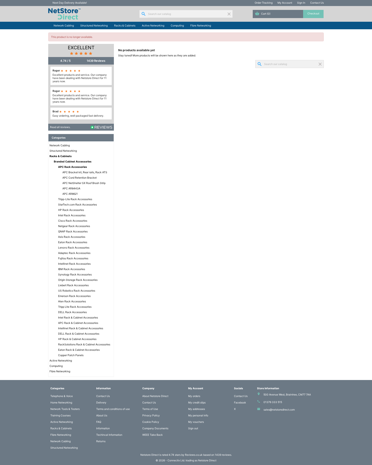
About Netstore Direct (155, 396)
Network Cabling (64, 25)
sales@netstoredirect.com (279, 409)
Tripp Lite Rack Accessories (74, 306)
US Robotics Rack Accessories (76, 290)
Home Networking (61, 402)
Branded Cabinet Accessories (72, 161)
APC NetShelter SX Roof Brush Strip (83, 183)
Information (103, 428)
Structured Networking (94, 25)
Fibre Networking (200, 25)
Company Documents (155, 428)
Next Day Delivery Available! (70, 2)
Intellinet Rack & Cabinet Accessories (80, 328)
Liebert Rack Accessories (73, 285)
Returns (100, 441)
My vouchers (196, 421)
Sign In (301, 2)
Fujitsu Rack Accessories (73, 258)
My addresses (196, 409)
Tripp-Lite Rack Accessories (75, 199)
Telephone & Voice (61, 396)
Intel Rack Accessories (71, 215)
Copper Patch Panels (71, 355)
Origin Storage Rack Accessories (78, 279)
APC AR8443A (71, 188)
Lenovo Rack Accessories (73, 247)
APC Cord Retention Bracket (79, 177)
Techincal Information (109, 434)
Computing (177, 25)
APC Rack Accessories (72, 166)
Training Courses (60, 415)
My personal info (198, 415)
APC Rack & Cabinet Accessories (78, 322)
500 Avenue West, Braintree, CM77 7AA (287, 394)
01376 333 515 (273, 402)
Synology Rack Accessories (75, 274)
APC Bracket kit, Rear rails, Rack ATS (84, 172)
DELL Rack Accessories (72, 312)
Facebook (240, 402)
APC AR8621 (70, 193)
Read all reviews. (60, 127)
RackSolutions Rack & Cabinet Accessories (84, 344)
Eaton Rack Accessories (72, 242)
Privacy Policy (151, 415)
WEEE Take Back (152, 434)
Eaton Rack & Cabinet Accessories (79, 349)
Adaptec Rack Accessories (74, 253)
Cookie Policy (150, 421)
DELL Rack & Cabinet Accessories (78, 333)
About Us (101, 415)
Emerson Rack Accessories (74, 296)
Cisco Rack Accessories (72, 220)
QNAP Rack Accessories (73, 231)
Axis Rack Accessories (71, 236)
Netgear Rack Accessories (74, 226)
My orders (194, 396)
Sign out (193, 428)
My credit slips (197, 402)
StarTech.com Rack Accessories (77, 204)
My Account (284, 2)
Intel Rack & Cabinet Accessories (78, 317)
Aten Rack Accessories (72, 301)
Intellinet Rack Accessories (74, 263)
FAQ (98, 421)
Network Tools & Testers (65, 409)
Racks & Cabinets (124, 25)
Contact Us (317, 2)
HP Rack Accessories (71, 210)
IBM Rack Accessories (71, 269)
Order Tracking (264, 2)
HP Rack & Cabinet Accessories (77, 339)
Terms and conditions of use (113, 409)
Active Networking (153, 25)
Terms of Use (150, 409)
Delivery (101, 402)
